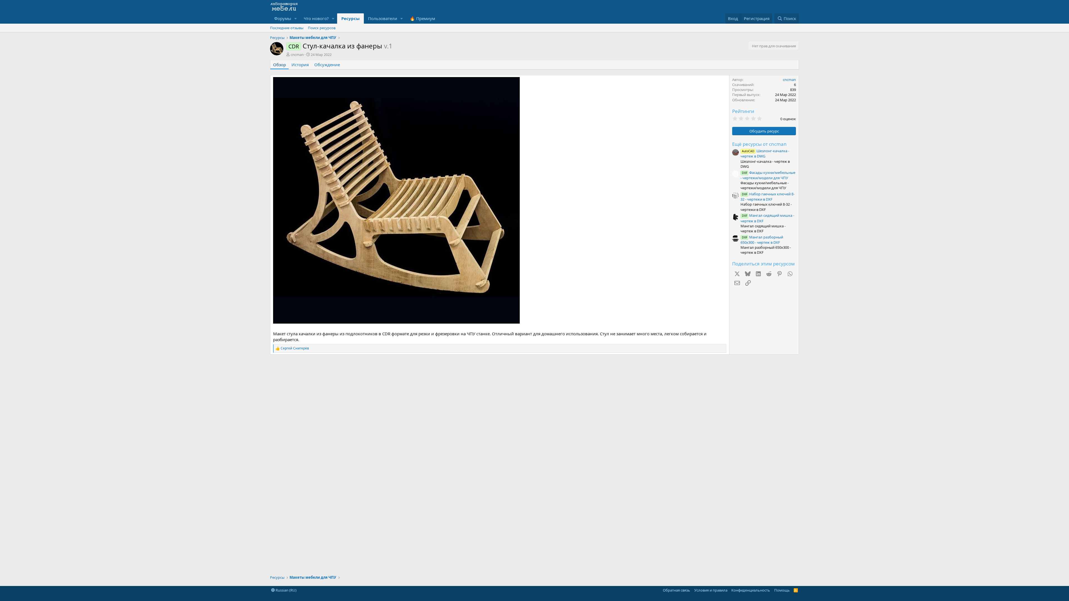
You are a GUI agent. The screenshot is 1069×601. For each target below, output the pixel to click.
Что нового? (316, 18)
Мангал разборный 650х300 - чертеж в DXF (762, 240)
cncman (297, 54)
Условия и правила (710, 590)
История (300, 64)
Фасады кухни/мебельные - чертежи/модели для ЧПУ (768, 175)
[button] (296, 18)
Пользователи (382, 18)
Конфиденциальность (750, 590)
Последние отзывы (286, 27)
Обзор (279, 64)
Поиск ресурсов (321, 27)
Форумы (282, 18)
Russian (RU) (285, 590)
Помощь (782, 590)
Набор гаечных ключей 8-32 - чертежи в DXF (768, 196)
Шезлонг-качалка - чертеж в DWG (765, 153)
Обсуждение (327, 64)
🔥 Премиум (422, 18)
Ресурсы (350, 18)
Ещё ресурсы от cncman (759, 144)
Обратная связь (676, 590)
